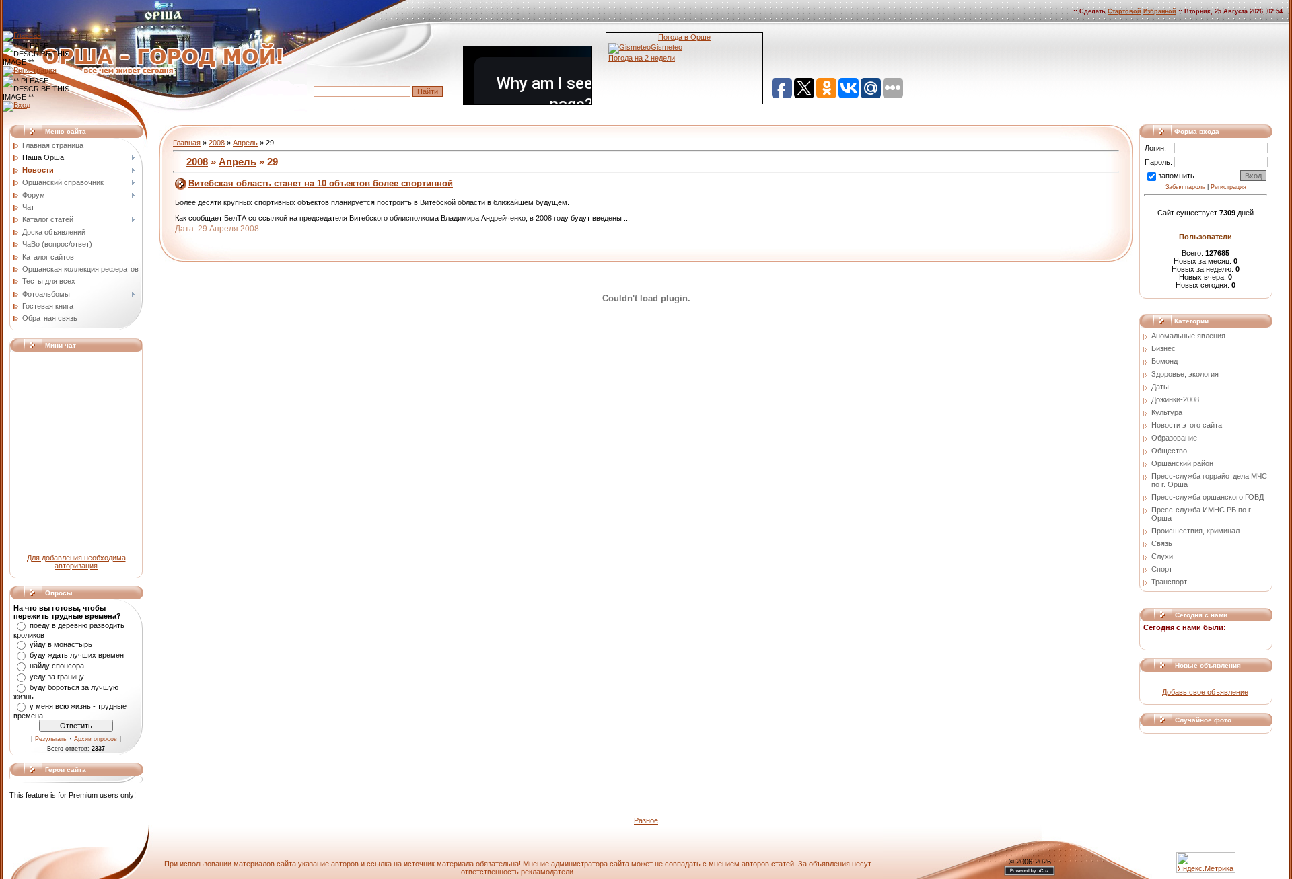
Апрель (245, 143)
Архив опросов (95, 739)
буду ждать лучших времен (77, 655)
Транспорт (1169, 582)
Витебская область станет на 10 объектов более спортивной (320, 183)
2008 (217, 143)
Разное (646, 820)
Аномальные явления (1188, 336)
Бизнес (1163, 348)
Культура (1166, 412)
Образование (1174, 438)
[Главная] (22, 35)
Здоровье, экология (1185, 374)
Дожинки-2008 (1175, 399)
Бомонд (1164, 361)
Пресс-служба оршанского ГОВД (1207, 497)
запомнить (1176, 175)
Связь (1161, 543)
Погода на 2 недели (641, 58)
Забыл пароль (1185, 187)
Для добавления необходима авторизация (76, 561)
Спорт (1161, 569)
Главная (187, 143)
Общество (1169, 451)
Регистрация (1228, 187)
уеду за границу (57, 677)
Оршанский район (1182, 463)
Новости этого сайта (1186, 425)
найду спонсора (57, 666)
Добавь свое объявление (1205, 692)
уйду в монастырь (61, 644)
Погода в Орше (684, 37)
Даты (1160, 387)
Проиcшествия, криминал (1195, 531)
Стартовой (1124, 11)
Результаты (51, 739)
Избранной (1159, 11)
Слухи (1162, 556)
